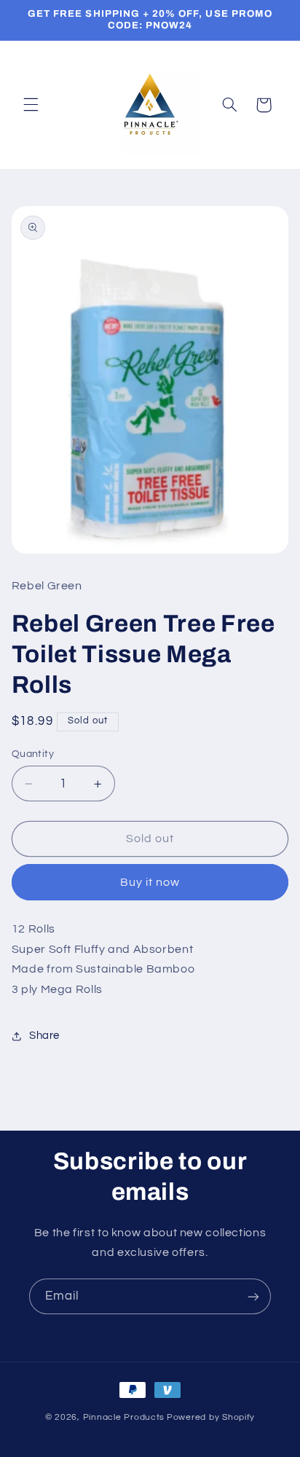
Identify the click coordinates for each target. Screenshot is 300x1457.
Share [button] (44, 1035)
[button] (30, 105)
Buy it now (150, 882)
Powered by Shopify (211, 1417)
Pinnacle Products (124, 1417)
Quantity (33, 754)
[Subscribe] (253, 1296)
